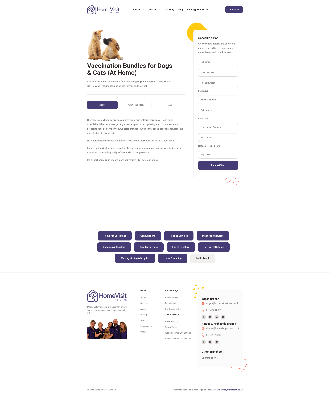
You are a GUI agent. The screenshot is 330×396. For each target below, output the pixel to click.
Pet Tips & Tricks (173, 309)
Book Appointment (196, 9)
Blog (180, 9)
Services (153, 9)
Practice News (171, 297)
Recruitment (170, 303)
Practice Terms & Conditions (178, 339)
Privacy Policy (171, 321)
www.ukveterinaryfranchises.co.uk (226, 390)
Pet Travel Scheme (214, 247)
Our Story (169, 9)
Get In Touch (202, 258)
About (143, 309)
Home (143, 297)
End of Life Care (180, 247)
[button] (139, 9)
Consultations (147, 235)
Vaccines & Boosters (114, 247)
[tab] (102, 105)
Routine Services (179, 235)
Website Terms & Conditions (178, 333)
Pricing (143, 315)
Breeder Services (149, 247)
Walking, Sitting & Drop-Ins (135, 258)
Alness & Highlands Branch (219, 323)
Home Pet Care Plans (115, 235)
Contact (143, 332)
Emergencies (146, 326)
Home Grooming (173, 258)
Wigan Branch (210, 298)
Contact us (234, 9)
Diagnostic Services (213, 235)
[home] (103, 9)
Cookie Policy (171, 327)
